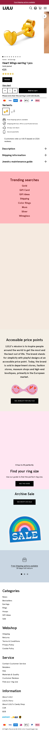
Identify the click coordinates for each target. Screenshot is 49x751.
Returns (6, 637)
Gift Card (25, 190)
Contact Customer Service (14, 664)
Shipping (24, 198)
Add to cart (32, 91)
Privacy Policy (8, 645)
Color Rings (24, 202)
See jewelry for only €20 (24, 401)
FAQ (4, 671)
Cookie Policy (8, 648)
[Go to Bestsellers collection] (24, 252)
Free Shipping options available (24, 2)
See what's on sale (24, 502)
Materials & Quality (10, 674)
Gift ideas (24, 194)
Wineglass (24, 215)
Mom (24, 207)
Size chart (6, 85)
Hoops (5, 611)
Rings (4, 608)
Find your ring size (10, 682)
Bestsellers (7, 600)
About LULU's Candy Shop (13, 704)
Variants (7, 105)
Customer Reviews (10, 678)
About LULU (7, 697)
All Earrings (11, 59)
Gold (24, 185)
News (4, 597)
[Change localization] (35, 8)
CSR (4, 708)
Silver (24, 211)
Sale (4, 619)
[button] (8, 74)
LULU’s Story (7, 701)
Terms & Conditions (11, 641)
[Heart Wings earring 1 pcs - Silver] (13, 111)
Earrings (5, 604)
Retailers (6, 667)
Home (4, 59)
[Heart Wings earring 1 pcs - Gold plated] (6, 111)
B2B (4, 711)
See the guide (24, 483)
